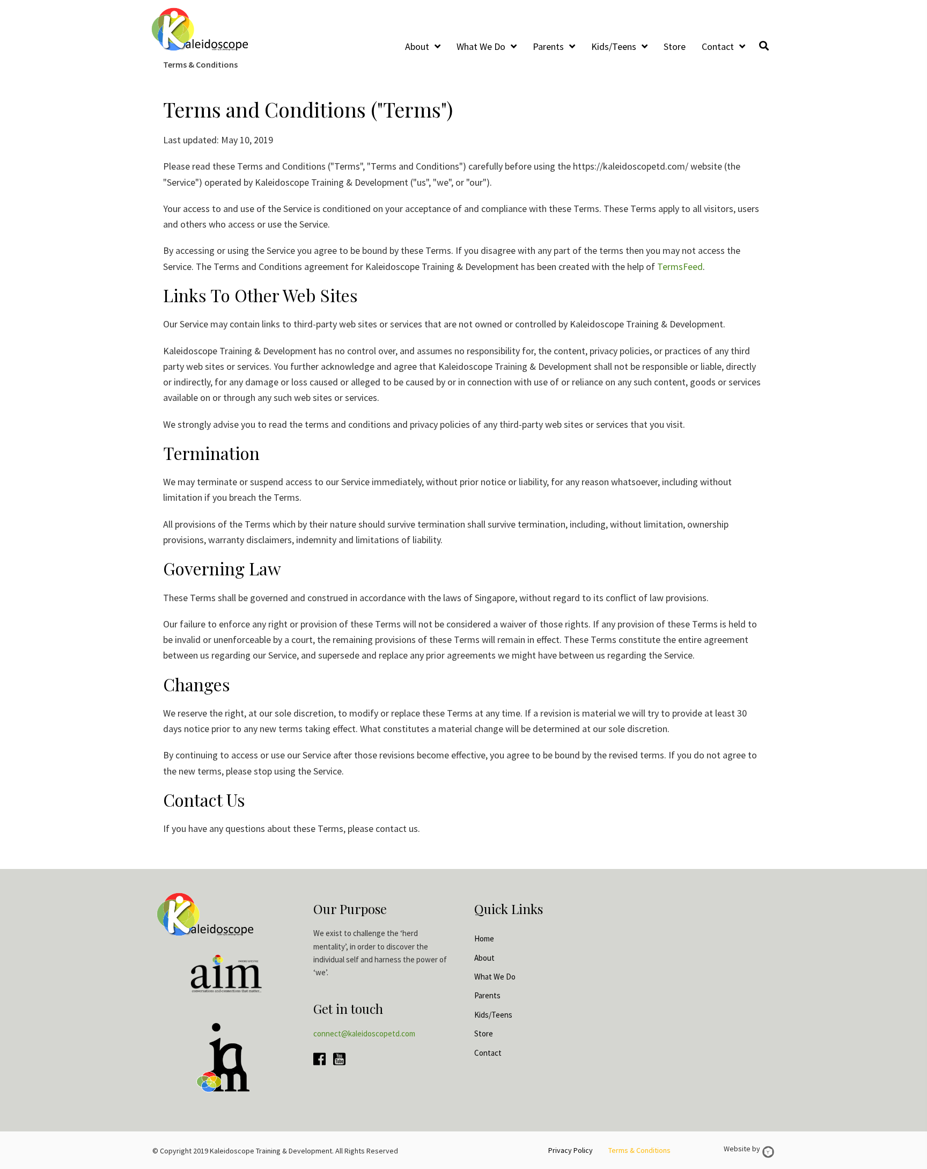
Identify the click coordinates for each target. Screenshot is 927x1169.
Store (483, 1033)
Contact (488, 1053)
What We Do (495, 976)
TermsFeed (680, 266)
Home (484, 938)
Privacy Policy (570, 1150)
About (484, 958)
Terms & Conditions (639, 1150)
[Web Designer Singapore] (768, 1151)
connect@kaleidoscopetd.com (364, 1033)
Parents (487, 995)
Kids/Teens (493, 1015)
